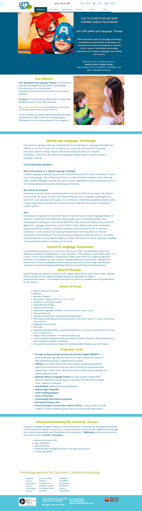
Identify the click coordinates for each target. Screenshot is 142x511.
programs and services (32, 107)
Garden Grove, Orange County (99, 64)
